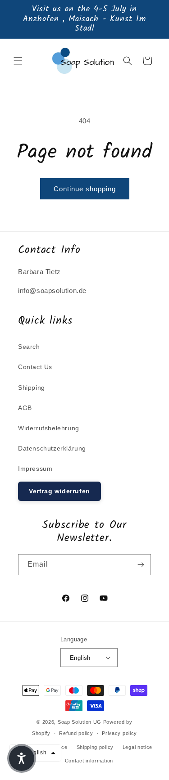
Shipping (31, 387)
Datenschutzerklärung (52, 448)
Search (29, 346)
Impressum (35, 468)
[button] (18, 61)
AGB (25, 407)
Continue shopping (85, 189)
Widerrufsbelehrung (48, 428)
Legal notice (137, 747)
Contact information (89, 760)
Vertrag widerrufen (59, 491)
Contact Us (35, 366)
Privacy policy (119, 733)
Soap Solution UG (79, 722)
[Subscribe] (141, 564)
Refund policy (76, 733)
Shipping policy (95, 747)
